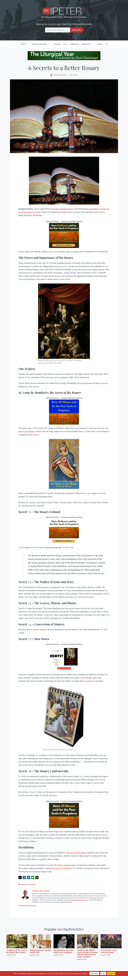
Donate (100, 44)
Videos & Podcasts (39, 44)
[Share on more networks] (36, 877)
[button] (106, 43)
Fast (65, 44)
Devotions (24, 884)
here (36, 434)
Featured (32, 884)
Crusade (57, 44)
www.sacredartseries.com (27, 905)
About (23, 44)
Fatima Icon (74, 44)
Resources (86, 44)
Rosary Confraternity (66, 865)
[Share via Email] (32, 877)
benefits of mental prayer (62, 209)
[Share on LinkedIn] (28, 877)
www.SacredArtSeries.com (79, 900)
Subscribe (76, 30)
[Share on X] (20, 877)
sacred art (89, 681)
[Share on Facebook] (24, 877)
